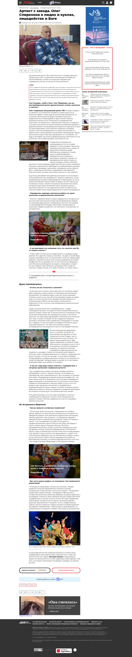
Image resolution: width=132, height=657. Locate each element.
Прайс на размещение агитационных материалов (62, 624)
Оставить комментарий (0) (66, 570)
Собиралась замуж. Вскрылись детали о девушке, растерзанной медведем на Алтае (100, 96)
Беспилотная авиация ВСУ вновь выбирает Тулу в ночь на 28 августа (97, 68)
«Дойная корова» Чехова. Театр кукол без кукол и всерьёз (52, 234)
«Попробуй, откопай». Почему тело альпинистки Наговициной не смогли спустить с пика (101, 121)
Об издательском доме (39, 622)
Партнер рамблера (49, 649)
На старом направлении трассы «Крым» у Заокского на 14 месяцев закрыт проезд (97, 76)
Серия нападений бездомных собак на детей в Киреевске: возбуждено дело (97, 83)
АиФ (32, 66)
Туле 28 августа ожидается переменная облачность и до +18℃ (97, 60)
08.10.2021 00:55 (24, 8)
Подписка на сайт (96, 622)
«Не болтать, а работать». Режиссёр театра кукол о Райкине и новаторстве (53, 467)
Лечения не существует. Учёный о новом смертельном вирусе (100, 101)
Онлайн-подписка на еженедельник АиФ (76, 622)
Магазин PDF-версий (55, 622)
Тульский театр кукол (35, 549)
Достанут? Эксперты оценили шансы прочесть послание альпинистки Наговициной (101, 108)
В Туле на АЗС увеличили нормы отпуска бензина (97, 53)
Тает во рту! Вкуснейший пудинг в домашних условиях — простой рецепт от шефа (100, 127)
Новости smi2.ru (25, 616)
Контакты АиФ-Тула (38, 624)
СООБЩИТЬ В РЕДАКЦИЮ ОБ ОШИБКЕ (90, 624)
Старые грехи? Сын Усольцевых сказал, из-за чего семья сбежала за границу (101, 115)
